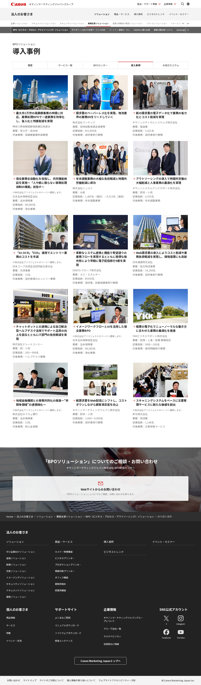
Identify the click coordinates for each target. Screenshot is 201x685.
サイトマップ (29, 680)
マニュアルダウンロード (67, 625)
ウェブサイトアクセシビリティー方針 (117, 680)
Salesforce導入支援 (142, 29)
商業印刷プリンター (65, 571)
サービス (10, 625)
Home (9, 516)
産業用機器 (60, 590)
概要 (30, 65)
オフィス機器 (61, 577)
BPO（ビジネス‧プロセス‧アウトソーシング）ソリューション (40, 29)
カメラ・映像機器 (64, 551)
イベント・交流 (14, 640)
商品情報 (10, 617)
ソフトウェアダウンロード (68, 633)
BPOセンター (100, 65)
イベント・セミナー (179, 14)
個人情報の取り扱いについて (81, 680)
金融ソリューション (16, 558)
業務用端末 (60, 583)
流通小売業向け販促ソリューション (127, 23)
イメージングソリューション (20, 577)
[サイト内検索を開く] (182, 4)
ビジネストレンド (156, 14)
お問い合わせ (13, 680)
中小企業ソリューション (17, 23)
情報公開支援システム (163, 29)
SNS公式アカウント (174, 609)
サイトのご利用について (52, 680)
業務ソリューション (16, 596)
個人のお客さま (17, 609)
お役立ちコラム (171, 65)
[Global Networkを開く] (188, 4)
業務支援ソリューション (98, 23)
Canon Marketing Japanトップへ (100, 661)
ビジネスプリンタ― (65, 558)
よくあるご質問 (62, 617)
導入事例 (138, 14)
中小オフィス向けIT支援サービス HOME (88, 29)
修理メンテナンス (64, 640)
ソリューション (102, 14)
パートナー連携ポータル (119, 29)
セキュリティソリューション (72, 23)
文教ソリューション (16, 571)
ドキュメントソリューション (44, 23)
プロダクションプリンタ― (68, 564)
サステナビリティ (112, 636)
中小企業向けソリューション (20, 551)
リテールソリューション (156, 23)
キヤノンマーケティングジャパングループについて (123, 619)
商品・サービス (121, 14)
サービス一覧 (65, 65)
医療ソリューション (16, 564)
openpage (180, 29)
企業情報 (168, 3)
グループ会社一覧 (112, 628)
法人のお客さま (22, 14)
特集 (8, 633)
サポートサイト (66, 609)
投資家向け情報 (111, 644)
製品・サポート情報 (147, 3)
